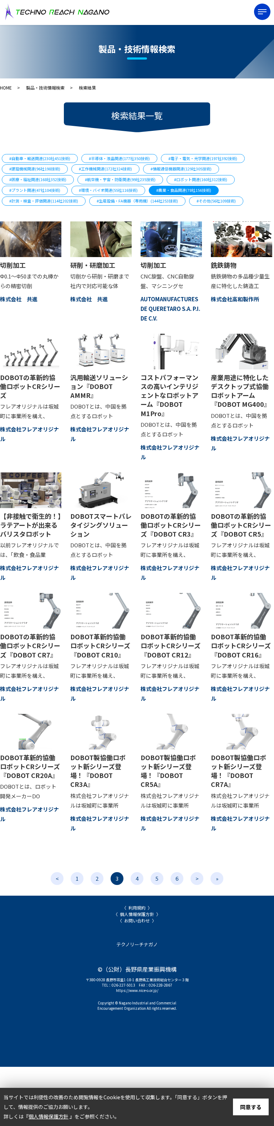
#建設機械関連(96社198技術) (34, 169)
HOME (6, 88)
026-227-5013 (123, 985)
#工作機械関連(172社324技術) (105, 169)
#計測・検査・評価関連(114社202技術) (43, 201)
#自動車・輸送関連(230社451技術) (39, 158)
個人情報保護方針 (137, 914)
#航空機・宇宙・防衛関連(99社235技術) (120, 179)
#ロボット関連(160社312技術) (200, 179)
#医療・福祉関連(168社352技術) (37, 179)
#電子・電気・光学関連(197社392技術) (202, 158)
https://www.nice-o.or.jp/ (137, 990)
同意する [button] (251, 1107)
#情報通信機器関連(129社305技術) (181, 169)
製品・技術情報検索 (45, 88)
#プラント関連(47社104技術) (34, 190)
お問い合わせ (137, 920)
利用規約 (137, 908)
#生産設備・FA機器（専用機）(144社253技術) (137, 201)
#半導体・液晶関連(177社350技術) (119, 158)
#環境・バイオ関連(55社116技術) (108, 190)
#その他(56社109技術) (216, 201)
